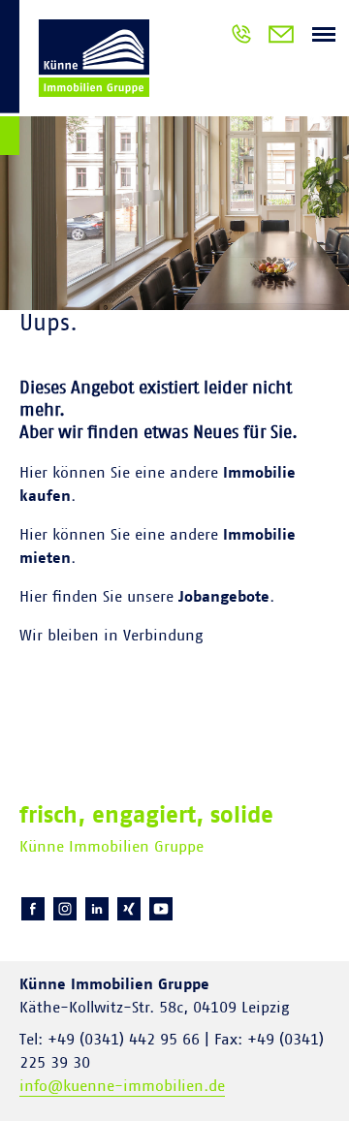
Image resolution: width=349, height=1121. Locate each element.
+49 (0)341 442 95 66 (241, 37)
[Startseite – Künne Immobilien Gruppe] (74, 81)
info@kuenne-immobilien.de (122, 1086)
